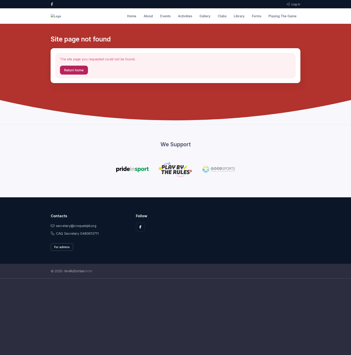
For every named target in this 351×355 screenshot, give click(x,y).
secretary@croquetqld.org (76, 226)
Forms (256, 16)
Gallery (204, 16)
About (148, 16)
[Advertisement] (172, 316)
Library (239, 16)
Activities (185, 16)
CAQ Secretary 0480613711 (77, 233)
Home (131, 16)
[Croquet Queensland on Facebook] (52, 4)
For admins (62, 247)
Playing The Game (283, 16)
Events (165, 16)
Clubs (222, 16)
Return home (74, 70)
